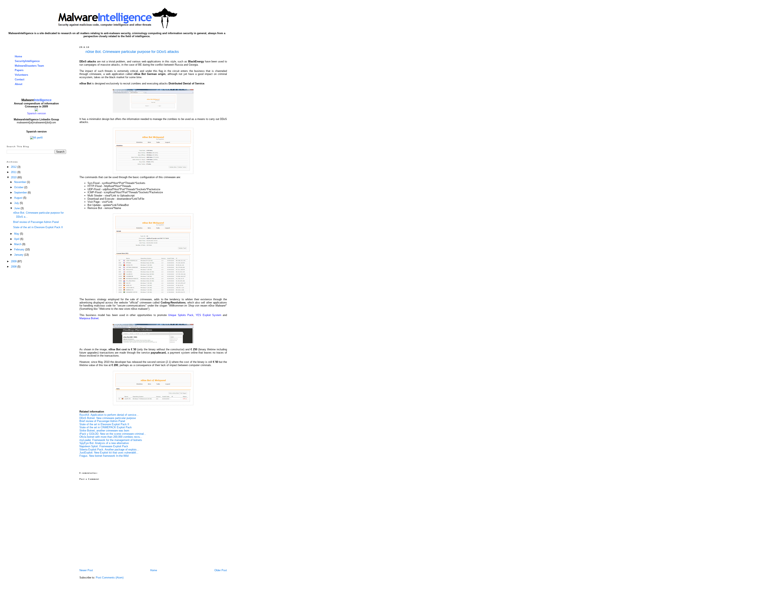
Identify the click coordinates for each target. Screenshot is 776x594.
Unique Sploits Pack (180, 315)
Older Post (220, 570)
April (17, 238)
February (19, 249)
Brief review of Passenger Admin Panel (102, 421)
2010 (14, 177)
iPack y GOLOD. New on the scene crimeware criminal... (112, 433)
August (18, 197)
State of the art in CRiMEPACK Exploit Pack (105, 427)
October (19, 187)
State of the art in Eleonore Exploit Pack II (104, 424)
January (19, 254)
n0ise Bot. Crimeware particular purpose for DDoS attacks (132, 52)
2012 (14, 166)
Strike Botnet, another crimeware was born (104, 430)
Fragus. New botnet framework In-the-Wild (104, 455)
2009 (14, 261)
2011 (14, 172)
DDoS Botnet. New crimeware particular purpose (107, 418)
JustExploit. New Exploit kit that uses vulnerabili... (108, 452)
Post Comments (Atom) (109, 577)
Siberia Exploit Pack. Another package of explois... (109, 449)
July (17, 203)
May (17, 233)
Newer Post (86, 570)
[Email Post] (79, 461)
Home (153, 570)
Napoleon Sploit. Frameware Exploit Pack (103, 446)
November (20, 182)
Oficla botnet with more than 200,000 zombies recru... (110, 436)
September (21, 192)
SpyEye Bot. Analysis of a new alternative (104, 443)
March (18, 244)
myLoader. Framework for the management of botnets (110, 440)
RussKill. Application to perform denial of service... (109, 414)
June (17, 208)
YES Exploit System (208, 315)
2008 (14, 266)
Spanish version (36, 113)
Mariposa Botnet (89, 318)
